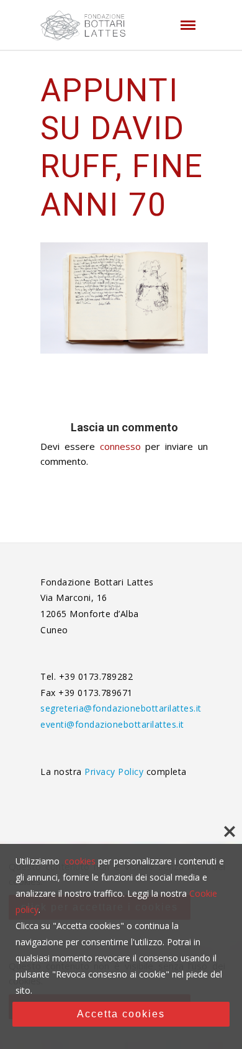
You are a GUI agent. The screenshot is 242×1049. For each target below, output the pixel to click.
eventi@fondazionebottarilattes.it (112, 724)
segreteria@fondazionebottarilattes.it (121, 708)
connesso (120, 446)
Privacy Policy (115, 771)
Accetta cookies (121, 1014)
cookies (80, 861)
